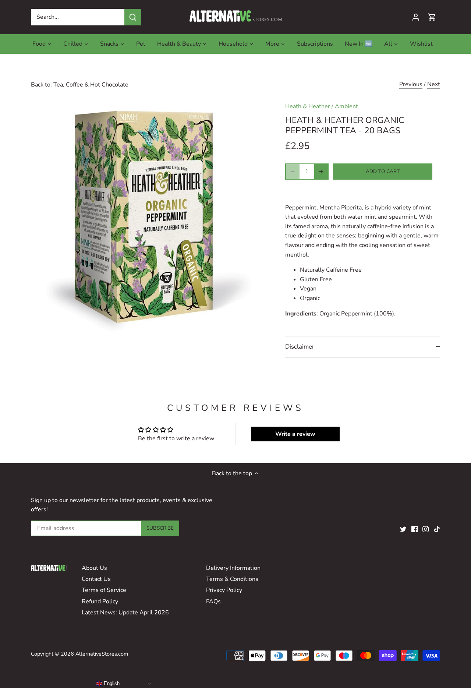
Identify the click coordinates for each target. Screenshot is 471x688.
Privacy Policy (224, 590)
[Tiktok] (437, 529)
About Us (94, 568)
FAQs (213, 601)
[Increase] (321, 171)
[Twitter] (403, 529)
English (111, 683)
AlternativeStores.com (101, 653)
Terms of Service (104, 590)
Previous (410, 84)
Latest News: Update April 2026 (125, 612)
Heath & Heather (307, 106)
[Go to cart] (432, 17)
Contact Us (96, 579)
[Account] (416, 17)
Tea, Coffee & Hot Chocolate (90, 85)
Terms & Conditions (232, 579)
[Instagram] (425, 529)
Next (433, 84)
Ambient (346, 106)
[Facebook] (414, 529)
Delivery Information (233, 568)
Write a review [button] (295, 434)
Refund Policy (100, 601)
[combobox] (78, 17)
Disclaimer (299, 346)
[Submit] (132, 17)
